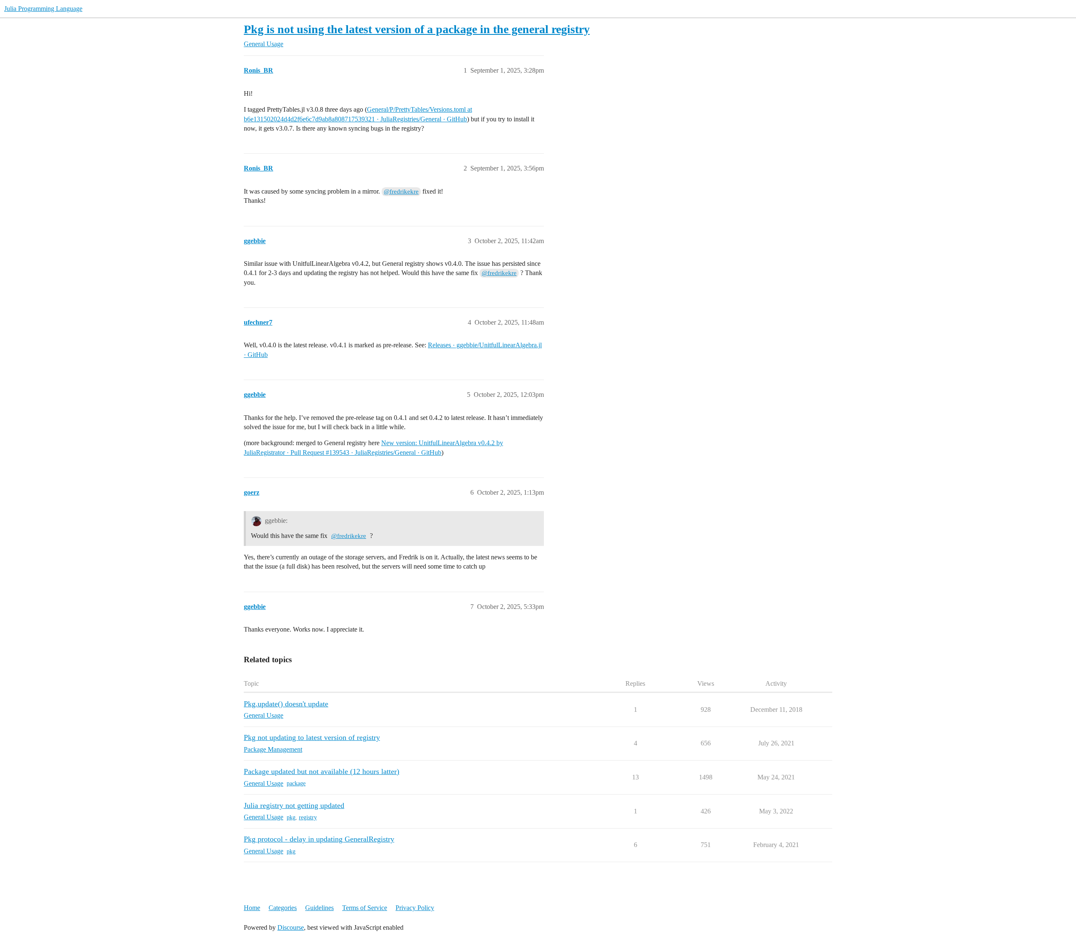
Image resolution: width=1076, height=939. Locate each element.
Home (252, 907)
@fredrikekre (401, 191)
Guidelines (319, 907)
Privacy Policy (415, 907)
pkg (291, 817)
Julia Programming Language (43, 8)
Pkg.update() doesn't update (286, 704)
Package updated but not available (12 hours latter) (321, 771)
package (296, 783)
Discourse (290, 927)
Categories (283, 907)
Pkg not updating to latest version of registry (312, 737)
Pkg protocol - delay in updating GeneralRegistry (319, 839)
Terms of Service (364, 907)
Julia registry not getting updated (294, 805)
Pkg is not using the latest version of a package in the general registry (417, 29)
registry (308, 817)
